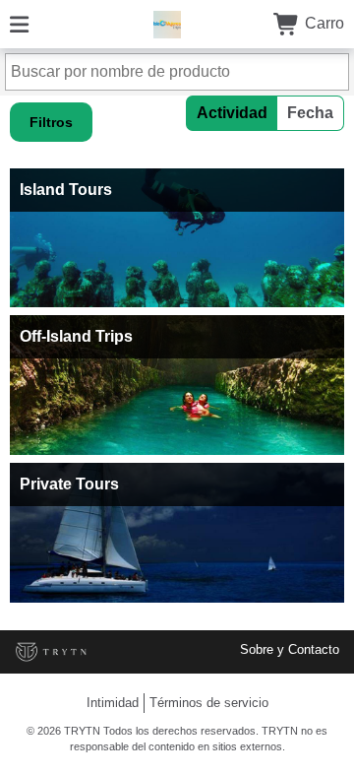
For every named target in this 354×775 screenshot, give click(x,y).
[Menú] (19, 23)
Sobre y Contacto (289, 649)
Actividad (232, 112)
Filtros (51, 122)
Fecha (310, 112)
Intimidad (113, 702)
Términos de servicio (208, 702)
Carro (322, 23)
